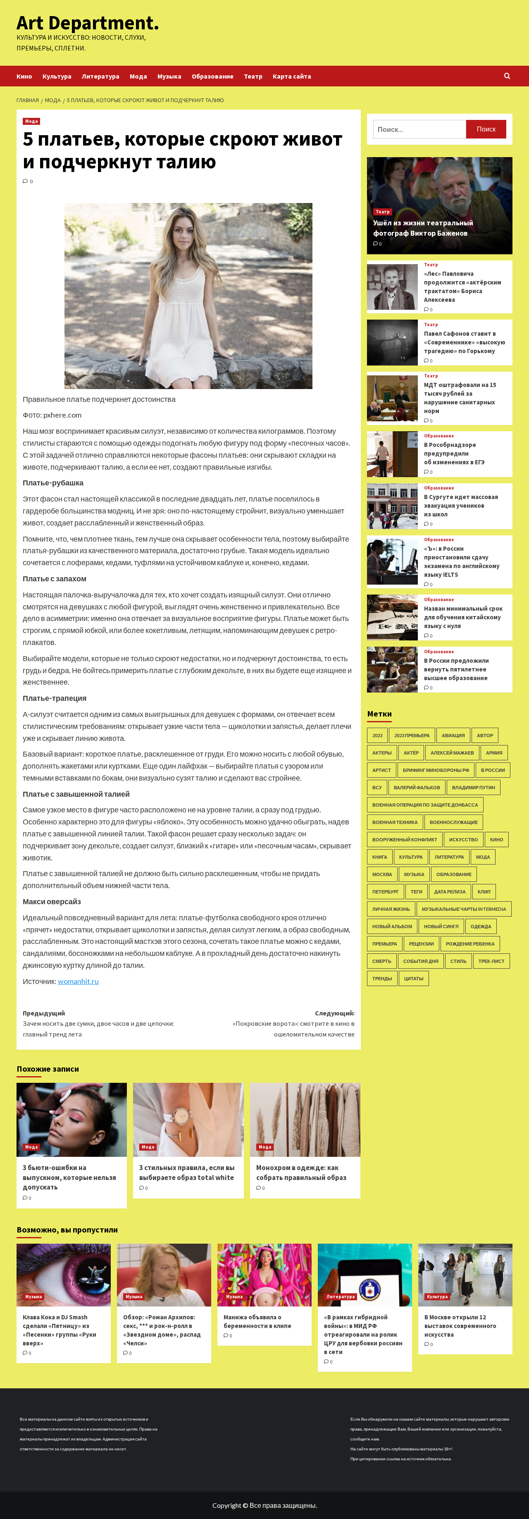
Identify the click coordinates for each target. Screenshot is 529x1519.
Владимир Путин (473, 787)
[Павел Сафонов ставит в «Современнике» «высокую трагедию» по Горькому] (392, 342)
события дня (420, 961)
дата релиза (450, 891)
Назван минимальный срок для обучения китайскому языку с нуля (463, 617)
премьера (384, 943)
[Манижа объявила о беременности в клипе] (264, 1275)
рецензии (421, 943)
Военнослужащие (454, 822)
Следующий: (293, 1023)
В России (493, 770)
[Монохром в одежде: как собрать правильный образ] (305, 1119)
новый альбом (392, 926)
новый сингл (441, 926)
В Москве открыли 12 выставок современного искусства (460, 1325)
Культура (57, 76)
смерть (381, 961)
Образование (213, 76)
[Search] (507, 76)
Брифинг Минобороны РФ (436, 770)
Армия (494, 752)
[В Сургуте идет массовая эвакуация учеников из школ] (392, 506)
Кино (24, 76)
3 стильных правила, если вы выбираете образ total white (187, 1172)
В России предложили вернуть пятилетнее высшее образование (456, 668)
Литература (100, 76)
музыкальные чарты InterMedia (464, 909)
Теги (416, 891)
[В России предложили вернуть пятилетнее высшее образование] (392, 670)
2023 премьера (412, 735)
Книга (379, 857)
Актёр (411, 752)
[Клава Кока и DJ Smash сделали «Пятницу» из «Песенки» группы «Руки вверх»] (64, 1275)
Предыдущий (98, 1023)
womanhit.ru (78, 981)
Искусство (463, 839)
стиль (458, 961)
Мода (138, 76)
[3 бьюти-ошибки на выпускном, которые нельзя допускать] (72, 1119)
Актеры (382, 752)
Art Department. (88, 22)
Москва (382, 874)
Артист (381, 770)
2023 (377, 735)
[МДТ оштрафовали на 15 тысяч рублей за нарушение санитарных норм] (392, 398)
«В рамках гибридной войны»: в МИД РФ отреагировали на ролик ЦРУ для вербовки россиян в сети (363, 1334)
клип (484, 891)
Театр (253, 76)
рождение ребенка (470, 943)
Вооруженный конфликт (404, 839)
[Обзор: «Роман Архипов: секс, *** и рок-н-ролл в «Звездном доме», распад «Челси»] (164, 1275)
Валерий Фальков (417, 787)
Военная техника (395, 822)
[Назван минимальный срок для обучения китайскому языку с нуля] (392, 617)
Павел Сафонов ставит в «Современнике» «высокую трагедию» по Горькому (464, 342)
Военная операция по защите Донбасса (425, 804)
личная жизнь (391, 909)
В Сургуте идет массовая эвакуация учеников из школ (461, 505)
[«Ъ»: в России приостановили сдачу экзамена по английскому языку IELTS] (392, 562)
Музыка (169, 76)
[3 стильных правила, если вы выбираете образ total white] (188, 1119)
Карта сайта (292, 76)
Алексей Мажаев (452, 752)
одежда (481, 926)
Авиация (453, 735)
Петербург (385, 891)
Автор (485, 735)
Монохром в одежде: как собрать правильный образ (301, 1172)
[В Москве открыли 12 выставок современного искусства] (465, 1275)
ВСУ (377, 787)
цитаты (414, 978)
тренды (382, 978)
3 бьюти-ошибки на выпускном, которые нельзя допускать (69, 1177)
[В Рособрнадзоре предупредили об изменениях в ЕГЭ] (392, 454)
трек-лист (492, 961)
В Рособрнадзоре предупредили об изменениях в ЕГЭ (454, 453)
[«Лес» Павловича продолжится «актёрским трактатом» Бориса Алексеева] (392, 287)
